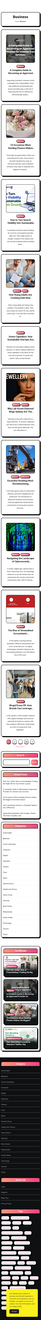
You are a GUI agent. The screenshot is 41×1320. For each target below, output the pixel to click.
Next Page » (20, 746)
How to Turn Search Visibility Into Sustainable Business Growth (20, 223)
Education (6, 861)
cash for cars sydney (22, 1243)
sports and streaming (17, 1288)
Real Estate (25, 477)
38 (26, 742)
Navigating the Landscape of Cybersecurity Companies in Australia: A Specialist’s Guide (20, 563)
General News (8, 883)
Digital (5, 855)
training (5, 1303)
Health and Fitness (10, 889)
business (5, 1238)
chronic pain (6, 1248)
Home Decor (8, 895)
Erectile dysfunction (9, 1263)
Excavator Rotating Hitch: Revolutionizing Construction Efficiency (20, 484)
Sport (31, 1283)
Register (4, 1192)
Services (22, 1283)
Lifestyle (6, 900)
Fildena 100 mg (7, 1268)
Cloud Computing (9, 844)
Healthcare (6, 1278)
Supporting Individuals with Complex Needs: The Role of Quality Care (19, 814)
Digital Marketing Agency (10, 1258)
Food (5, 872)
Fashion (25, 405)
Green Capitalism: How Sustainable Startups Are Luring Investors (20, 339)
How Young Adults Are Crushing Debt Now (20, 296)
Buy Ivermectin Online (18, 1238)
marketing (34, 1278)
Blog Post (5, 1198)
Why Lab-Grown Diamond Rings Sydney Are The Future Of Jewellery (21, 411)
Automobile (7, 833)
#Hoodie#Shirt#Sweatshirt (20, 1218)
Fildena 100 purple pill (23, 1268)
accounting (6, 1223)
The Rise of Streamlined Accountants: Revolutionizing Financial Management (20, 635)
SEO (15, 1283)
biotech (28, 1233)
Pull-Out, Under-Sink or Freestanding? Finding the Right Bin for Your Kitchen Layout (20, 782)
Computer (25, 554)
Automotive (6, 1228)
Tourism (6, 929)
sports (5, 1288)
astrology (27, 1223)
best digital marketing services (12, 1233)
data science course (9, 1253)
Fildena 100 (31, 1263)
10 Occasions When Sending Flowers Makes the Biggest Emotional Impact (20, 149)
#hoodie (5, 1218)
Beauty (16, 1228)
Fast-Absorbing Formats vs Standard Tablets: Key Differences (18, 1044)
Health (28, 1273)
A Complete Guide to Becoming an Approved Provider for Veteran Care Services (20, 75)
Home (17, 21)
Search (20, 755)
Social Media (7, 917)
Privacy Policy (6, 1203)
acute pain (17, 1223)
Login (3, 1187)
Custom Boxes (18, 1248)
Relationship (7, 912)
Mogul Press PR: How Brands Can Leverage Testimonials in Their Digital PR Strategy (20, 710)
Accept (14, 1311)
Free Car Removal (16, 1273)
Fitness (5, 1273)
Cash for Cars (7, 1243)
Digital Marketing (24, 1253)
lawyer (15, 1278)
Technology (7, 923)
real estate (6, 1283)
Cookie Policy (17, 1306)
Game (25, 291)
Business (20, 66)
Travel (5, 934)
